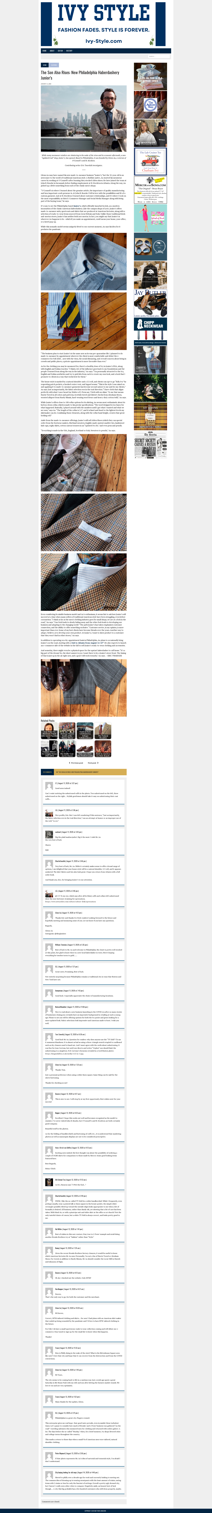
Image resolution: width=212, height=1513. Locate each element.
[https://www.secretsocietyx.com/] (150, 457)
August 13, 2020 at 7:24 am (70, 1248)
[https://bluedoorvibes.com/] (150, 259)
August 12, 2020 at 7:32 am (71, 1064)
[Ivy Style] (103, 24)
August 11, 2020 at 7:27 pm (68, 966)
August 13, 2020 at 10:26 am (72, 1308)
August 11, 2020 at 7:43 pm (73, 990)
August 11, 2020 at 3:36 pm (68, 810)
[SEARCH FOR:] (159, 56)
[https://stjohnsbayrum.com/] (150, 429)
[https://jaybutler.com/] (150, 315)
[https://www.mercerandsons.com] (150, 202)
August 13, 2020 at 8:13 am (70, 1272)
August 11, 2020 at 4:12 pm (71, 912)
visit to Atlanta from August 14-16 (87, 643)
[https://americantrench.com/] (150, 287)
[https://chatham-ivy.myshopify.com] (150, 174)
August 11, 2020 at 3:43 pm (71, 832)
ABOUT (52, 50)
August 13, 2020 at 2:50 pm (76, 1453)
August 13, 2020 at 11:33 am (70, 1348)
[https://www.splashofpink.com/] (150, 230)
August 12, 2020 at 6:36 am (74, 1034)
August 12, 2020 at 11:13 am (76, 1179)
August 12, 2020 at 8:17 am (70, 1094)
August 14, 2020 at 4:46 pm (87, 1472)
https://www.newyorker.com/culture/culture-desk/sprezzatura (70, 901)
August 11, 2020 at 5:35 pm (77, 944)
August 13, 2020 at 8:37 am (73, 1289)
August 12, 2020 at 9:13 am (81, 1147)
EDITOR (60, 50)
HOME (44, 50)
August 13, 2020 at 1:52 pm (69, 1396)
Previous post (77, 763)
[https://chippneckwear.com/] (150, 344)
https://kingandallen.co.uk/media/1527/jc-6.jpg (64, 1053)
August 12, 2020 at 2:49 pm (76, 1196)
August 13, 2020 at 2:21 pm (68, 1413)
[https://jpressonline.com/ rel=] (150, 89)
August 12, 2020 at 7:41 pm (72, 1229)
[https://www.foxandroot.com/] (150, 400)
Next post (92, 763)
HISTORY (69, 50)
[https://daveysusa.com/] (150, 372)
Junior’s (77, 206)
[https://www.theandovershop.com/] (150, 117)
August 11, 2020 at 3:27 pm (67, 783)
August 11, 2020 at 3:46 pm (76, 861)
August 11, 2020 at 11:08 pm (77, 1007)
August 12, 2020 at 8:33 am (70, 1113)
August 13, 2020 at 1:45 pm (71, 1370)
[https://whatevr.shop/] (150, 145)
